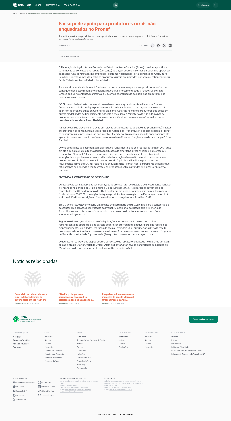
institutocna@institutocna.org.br (71, 392)
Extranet (174, 340)
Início (15, 13)
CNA (29, 5)
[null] (152, 45)
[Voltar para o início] (115, 5)
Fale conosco (176, 344)
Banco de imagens (47, 395)
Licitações (81, 354)
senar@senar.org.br (84, 390)
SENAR (38, 5)
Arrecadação (82, 368)
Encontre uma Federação (54, 354)
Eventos (17, 347)
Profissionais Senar (84, 361)
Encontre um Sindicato (53, 351)
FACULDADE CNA (72, 5)
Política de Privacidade (180, 347)
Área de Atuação (21, 343)
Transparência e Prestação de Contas (91, 340)
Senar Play (81, 364)
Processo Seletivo (21, 340)
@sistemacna (46, 382)
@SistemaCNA (21, 400)
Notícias (22, 13)
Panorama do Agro (52, 361)
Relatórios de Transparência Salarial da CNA (188, 354)
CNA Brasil (20, 395)
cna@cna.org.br (70, 390)
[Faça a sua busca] (215, 5)
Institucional (49, 337)
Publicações (49, 347)
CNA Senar (20, 387)
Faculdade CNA (21, 391)
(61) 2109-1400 (82, 387)
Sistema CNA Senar (48, 387)
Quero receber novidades (203, 319)
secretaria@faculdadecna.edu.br (120, 390)
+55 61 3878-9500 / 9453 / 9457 (120, 387)
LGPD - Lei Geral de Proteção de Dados (186, 351)
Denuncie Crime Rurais (53, 357)
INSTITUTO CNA (53, 5)
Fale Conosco (203, 5)
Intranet (174, 337)
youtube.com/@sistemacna (25, 382)
